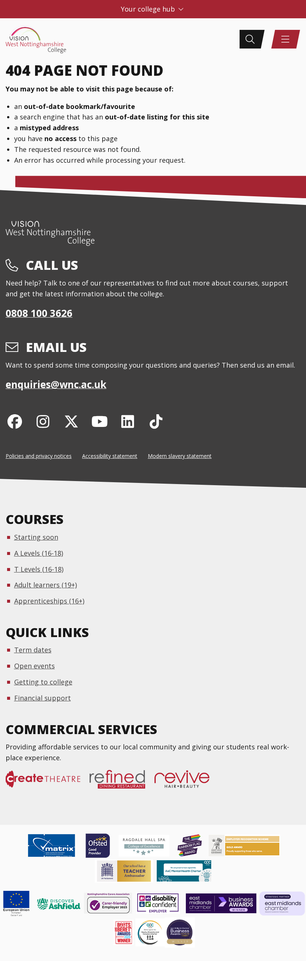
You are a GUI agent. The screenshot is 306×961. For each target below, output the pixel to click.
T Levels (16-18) (38, 569)
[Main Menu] (285, 39)
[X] (71, 421)
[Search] (250, 39)
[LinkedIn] (128, 421)
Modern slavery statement (180, 455)
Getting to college (43, 681)
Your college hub (149, 8)
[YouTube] (99, 421)
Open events (34, 665)
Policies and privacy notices (39, 455)
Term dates (32, 649)
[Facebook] (15, 421)
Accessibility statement (109, 455)
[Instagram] (43, 421)
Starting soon (36, 537)
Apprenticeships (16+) (49, 600)
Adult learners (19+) (45, 584)
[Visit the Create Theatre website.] (48, 783)
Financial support (42, 697)
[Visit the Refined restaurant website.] (122, 783)
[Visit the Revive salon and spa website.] (186, 783)
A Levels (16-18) (38, 553)
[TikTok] (156, 421)
